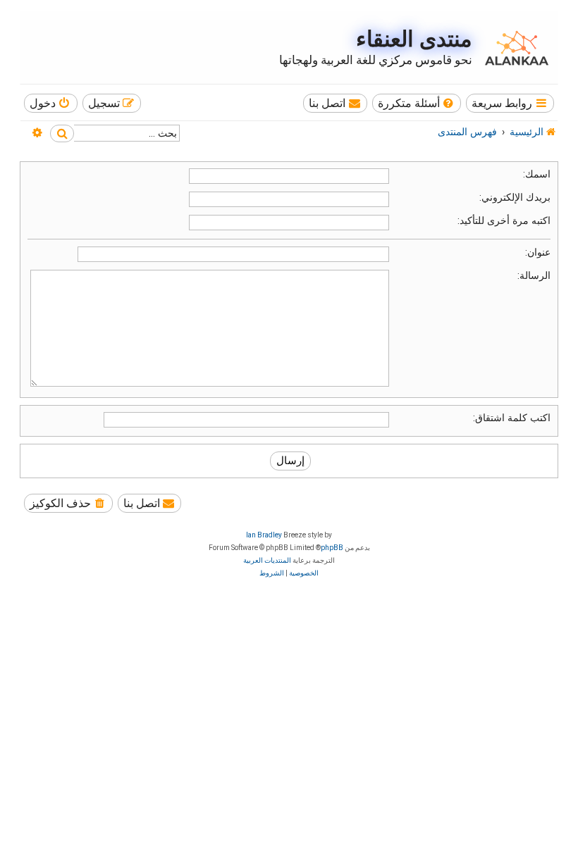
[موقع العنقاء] (513, 47)
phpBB (332, 547)
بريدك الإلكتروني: (515, 197)
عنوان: (538, 252)
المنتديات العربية (267, 560)
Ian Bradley (264, 535)
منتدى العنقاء (414, 39)
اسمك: (537, 174)
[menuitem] (417, 103)
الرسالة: (534, 275)
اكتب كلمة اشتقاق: (512, 417)
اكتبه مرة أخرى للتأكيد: (504, 220)
